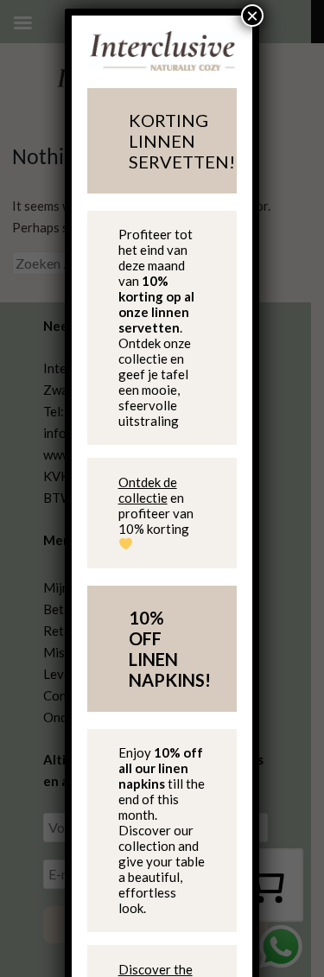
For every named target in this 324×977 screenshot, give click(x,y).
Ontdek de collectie (147, 489)
